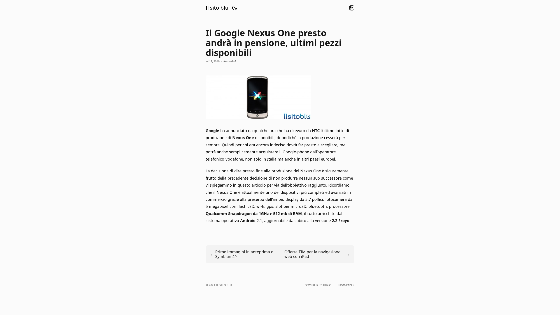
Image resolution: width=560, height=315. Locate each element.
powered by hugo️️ (317, 285)
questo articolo (252, 185)
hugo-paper (345, 285)
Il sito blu (217, 7)
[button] (234, 7)
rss (351, 7)
